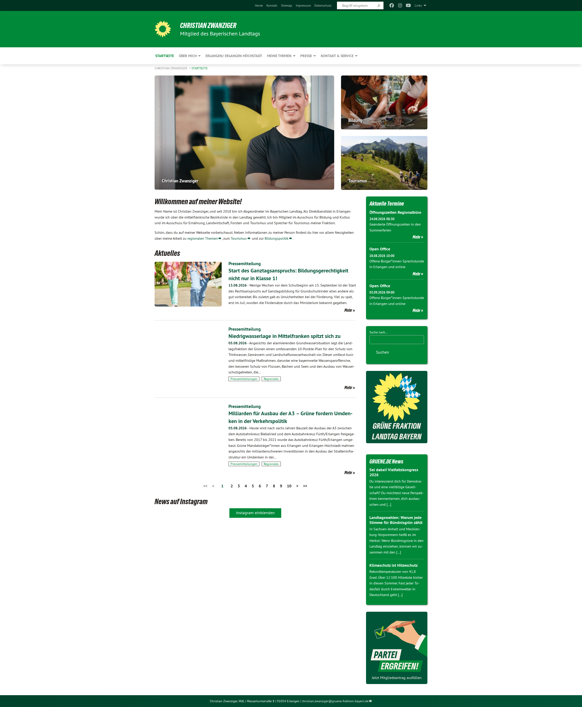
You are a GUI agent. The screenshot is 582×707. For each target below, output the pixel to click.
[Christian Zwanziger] (163, 29)
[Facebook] (392, 5)
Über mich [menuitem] (188, 55)
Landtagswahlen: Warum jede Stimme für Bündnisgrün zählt (395, 520)
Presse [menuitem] (306, 55)
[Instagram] (400, 5)
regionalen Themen (202, 238)
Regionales (271, 379)
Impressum (303, 5)
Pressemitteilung (244, 264)
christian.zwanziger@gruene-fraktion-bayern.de (335, 701)
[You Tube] (408, 5)
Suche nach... (378, 332)
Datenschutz (322, 5)
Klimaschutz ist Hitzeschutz (393, 565)
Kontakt (271, 5)
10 (289, 485)
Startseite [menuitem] (164, 55)
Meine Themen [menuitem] (279, 55)
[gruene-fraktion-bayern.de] (396, 407)
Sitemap (286, 5)
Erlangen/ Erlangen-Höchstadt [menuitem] (234, 55)
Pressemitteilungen (244, 379)
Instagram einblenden (255, 512)
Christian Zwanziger (208, 25)
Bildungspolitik (276, 238)
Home (259, 5)
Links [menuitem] (418, 5)
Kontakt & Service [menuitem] (337, 55)
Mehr (348, 310)
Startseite (199, 68)
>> (305, 485)
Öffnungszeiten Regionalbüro (395, 212)
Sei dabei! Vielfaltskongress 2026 (393, 472)
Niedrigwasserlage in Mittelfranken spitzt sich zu (284, 336)
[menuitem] (259, 5)
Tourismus (239, 238)
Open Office (379, 249)
